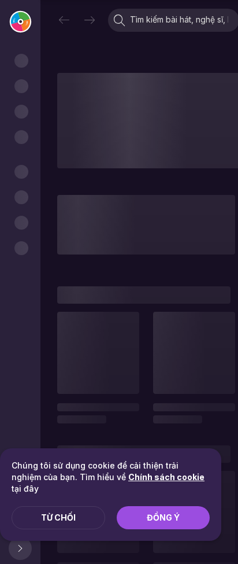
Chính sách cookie (166, 477)
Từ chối (58, 517)
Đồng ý (163, 517)
